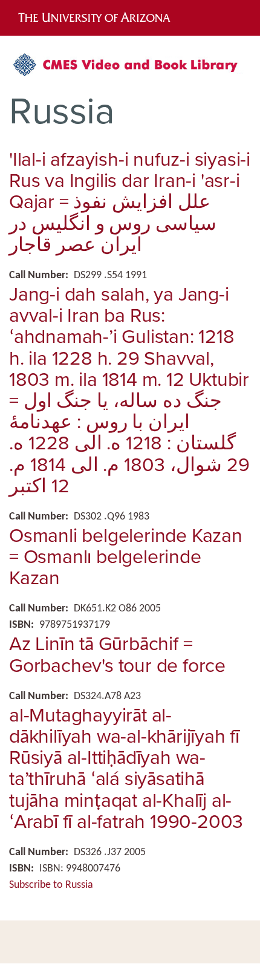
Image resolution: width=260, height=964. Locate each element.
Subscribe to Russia (51, 885)
